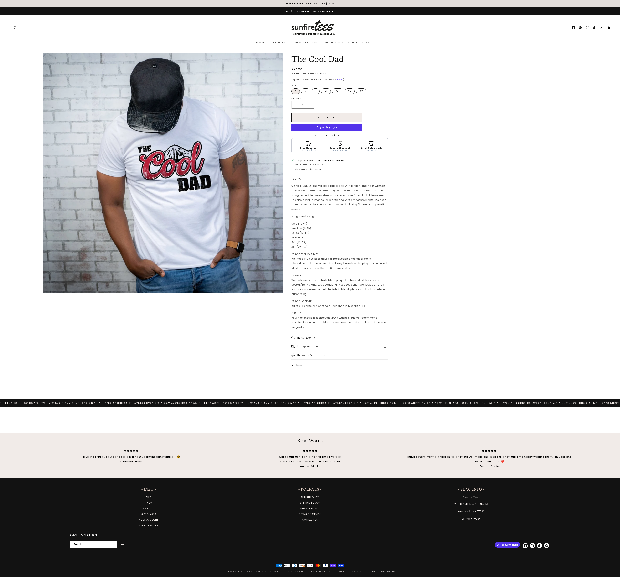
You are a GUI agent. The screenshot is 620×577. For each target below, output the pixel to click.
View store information (308, 169)
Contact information (383, 571)
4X (361, 91)
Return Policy (310, 497)
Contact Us (310, 519)
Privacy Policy (310, 508)
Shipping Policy (310, 502)
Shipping (296, 73)
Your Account (148, 519)
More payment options (327, 135)
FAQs (149, 502)
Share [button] (298, 365)
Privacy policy (317, 571)
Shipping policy (359, 571)
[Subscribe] (122, 544)
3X (349, 91)
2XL (338, 91)
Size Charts (148, 514)
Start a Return (148, 525)
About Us (149, 508)
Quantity (296, 98)
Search (148, 497)
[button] (15, 27)
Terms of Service (310, 514)
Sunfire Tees (241, 571)
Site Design (257, 571)
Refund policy (298, 571)
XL (326, 91)
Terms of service (337, 571)
